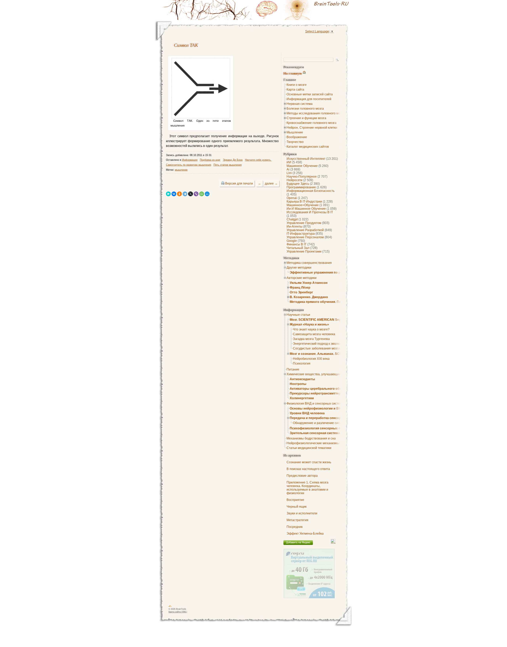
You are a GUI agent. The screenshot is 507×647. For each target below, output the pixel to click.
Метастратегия (297, 520)
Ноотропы (298, 384)
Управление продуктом (304, 223)
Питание (293, 369)
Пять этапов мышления (227, 164)
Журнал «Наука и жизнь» (309, 324)
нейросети (294, 180)
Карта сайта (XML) (178, 612)
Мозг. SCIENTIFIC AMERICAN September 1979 (324, 319)
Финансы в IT (297, 244)
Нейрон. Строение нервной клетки (312, 127)
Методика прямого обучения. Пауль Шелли (324, 301)
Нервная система (300, 103)
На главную (292, 73)
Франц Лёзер (300, 287)
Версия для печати (239, 183)
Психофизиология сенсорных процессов (323, 428)
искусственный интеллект (306, 158)
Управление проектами (304, 251)
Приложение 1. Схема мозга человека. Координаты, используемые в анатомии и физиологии (307, 488)
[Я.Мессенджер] (168, 193)
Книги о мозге (297, 84)
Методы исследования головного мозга (316, 113)
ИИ (289, 162)
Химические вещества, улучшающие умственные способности (333, 374)
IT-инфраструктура (301, 233)
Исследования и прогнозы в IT (310, 212)
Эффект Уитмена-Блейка (305, 533)
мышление (181, 169)
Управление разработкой (305, 230)
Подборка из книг (210, 159)
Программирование (301, 187)
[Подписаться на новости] (333, 542)
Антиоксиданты (302, 379)
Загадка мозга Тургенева (311, 339)
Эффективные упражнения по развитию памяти (328, 272)
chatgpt (292, 219)
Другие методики (299, 267)
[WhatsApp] (201, 193)
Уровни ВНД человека (307, 413)
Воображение (297, 137)
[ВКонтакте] (174, 193)
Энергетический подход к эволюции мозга (324, 343)
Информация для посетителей (309, 99)
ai (288, 169)
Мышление (295, 132)
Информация (189, 159)
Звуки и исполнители (302, 513)
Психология (301, 363)
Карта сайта (295, 89)
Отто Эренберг (301, 292)
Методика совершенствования (309, 262)
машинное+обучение (303, 205)
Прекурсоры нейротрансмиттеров (317, 393)
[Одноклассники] (179, 193)
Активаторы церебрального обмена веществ (326, 388)
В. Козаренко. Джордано (309, 297)
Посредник (295, 526)
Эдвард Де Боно (233, 159)
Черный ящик (297, 506)
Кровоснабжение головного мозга (311, 122)
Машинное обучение (302, 165)
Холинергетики (302, 398)
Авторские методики (301, 277)
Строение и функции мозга (306, 118)
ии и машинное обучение (306, 208)
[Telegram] (185, 193)
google (292, 240)
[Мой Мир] (207, 193)
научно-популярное (302, 176)
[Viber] (196, 193)
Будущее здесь (298, 183)
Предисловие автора (302, 475)
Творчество (295, 142)
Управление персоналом (305, 237)
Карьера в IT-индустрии (304, 201)
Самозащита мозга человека (314, 334)
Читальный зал (298, 248)
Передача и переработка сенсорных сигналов (326, 418)
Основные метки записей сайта (310, 94)
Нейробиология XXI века (311, 358)
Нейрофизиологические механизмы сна (316, 443)
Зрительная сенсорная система (315, 433)
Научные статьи (298, 314)
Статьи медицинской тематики (309, 448)
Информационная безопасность (311, 190)
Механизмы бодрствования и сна (311, 438)
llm (289, 173)
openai (292, 198)
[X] (190, 193)
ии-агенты (294, 226)
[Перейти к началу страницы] (170, 607)
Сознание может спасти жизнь (309, 462)
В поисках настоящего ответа (308, 469)
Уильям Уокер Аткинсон (309, 282)
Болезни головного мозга (305, 108)
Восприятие (295, 500)
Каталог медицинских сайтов (308, 146)
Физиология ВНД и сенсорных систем (314, 403)
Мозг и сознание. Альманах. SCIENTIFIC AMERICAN (330, 353)
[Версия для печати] (222, 183)
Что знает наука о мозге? (311, 329)
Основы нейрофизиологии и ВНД (316, 408)
